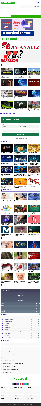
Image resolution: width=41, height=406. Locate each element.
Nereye (23, 124)
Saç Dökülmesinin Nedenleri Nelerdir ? (6, 271)
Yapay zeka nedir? (31, 97)
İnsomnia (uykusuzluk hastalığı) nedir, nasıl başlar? (33, 201)
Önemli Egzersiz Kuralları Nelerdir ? (6, 282)
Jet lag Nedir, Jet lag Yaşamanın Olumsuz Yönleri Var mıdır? (23, 16)
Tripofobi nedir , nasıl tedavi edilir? (19, 224)
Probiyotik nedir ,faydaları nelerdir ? (19, 213)
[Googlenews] (24, 384)
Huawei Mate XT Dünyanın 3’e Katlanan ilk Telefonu (7, 88)
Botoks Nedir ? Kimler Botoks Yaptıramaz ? (7, 250)
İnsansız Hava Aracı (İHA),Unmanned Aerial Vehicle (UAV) (34, 109)
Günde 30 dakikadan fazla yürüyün (19, 260)
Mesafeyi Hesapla (20, 134)
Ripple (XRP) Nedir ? (5, 163)
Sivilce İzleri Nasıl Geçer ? (6, 200)
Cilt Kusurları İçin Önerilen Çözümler (19, 235)
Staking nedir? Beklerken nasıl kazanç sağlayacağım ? (20, 164)
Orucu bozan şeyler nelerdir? (34, 234)
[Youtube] (20, 384)
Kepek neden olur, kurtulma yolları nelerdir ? (6, 260)
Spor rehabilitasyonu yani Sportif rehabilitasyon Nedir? (6, 213)
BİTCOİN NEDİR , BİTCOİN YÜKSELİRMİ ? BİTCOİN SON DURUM (20, 175)
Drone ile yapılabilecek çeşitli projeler (20, 109)
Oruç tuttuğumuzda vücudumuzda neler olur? (33, 250)
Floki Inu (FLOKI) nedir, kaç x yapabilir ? (6, 187)
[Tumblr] (28, 384)
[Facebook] (13, 384)
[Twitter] (15, 384)
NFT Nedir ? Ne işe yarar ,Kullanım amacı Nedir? (33, 164)
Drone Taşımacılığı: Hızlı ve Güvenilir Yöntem (6, 98)
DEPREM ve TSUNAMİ (32, 259)
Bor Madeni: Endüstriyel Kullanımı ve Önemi (33, 88)
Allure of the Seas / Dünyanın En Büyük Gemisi (34, 271)
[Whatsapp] (26, 384)
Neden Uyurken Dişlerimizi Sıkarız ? (19, 282)
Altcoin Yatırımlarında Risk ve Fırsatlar (6, 175)
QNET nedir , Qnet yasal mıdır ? (7, 152)
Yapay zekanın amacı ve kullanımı (19, 88)
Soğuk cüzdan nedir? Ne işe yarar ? (33, 175)
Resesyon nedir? (31, 186)
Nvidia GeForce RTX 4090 (6, 108)
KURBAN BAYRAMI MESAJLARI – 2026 (18, 250)
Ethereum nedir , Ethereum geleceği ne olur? (19, 153)
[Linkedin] (18, 384)
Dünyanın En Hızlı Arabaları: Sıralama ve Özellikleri (6, 77)
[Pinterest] (22, 384)
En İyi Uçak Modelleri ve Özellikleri (32, 77)
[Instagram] (17, 384)
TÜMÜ (9, 141)
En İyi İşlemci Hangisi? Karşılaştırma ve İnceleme (19, 77)
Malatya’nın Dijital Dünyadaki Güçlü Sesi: (6, 235)
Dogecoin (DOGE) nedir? (33, 152)
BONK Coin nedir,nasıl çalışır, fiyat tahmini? (20, 187)
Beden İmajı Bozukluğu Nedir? (34, 223)
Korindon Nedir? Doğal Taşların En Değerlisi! (5, 224)
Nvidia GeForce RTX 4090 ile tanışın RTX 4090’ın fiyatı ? (33, 282)
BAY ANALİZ (30, 404)
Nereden (3, 124)
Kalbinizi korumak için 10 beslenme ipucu (19, 271)
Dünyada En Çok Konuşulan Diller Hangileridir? (33, 213)
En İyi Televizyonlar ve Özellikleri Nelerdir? (18, 98)
